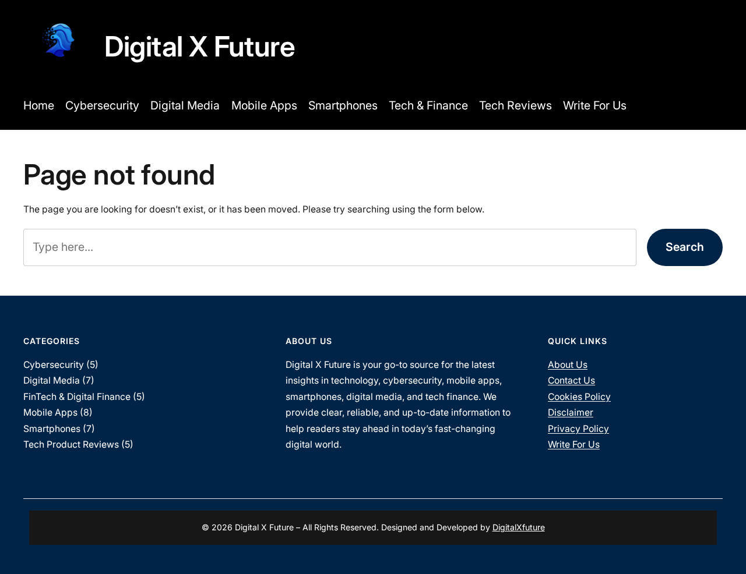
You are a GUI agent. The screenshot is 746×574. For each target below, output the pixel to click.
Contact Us (571, 380)
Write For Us (574, 444)
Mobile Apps (50, 412)
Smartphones (51, 428)
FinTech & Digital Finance (77, 396)
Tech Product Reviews (71, 444)
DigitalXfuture (518, 527)
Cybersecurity (53, 364)
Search (685, 247)
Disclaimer (570, 412)
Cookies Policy (579, 396)
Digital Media (51, 380)
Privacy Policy (578, 428)
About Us (567, 364)
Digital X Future (199, 46)
